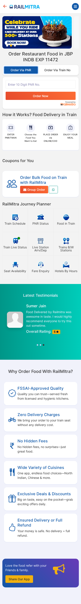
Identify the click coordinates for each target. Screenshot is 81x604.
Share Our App (19, 579)
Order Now (40, 96)
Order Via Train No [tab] (57, 70)
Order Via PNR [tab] (21, 70)
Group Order (35, 189)
